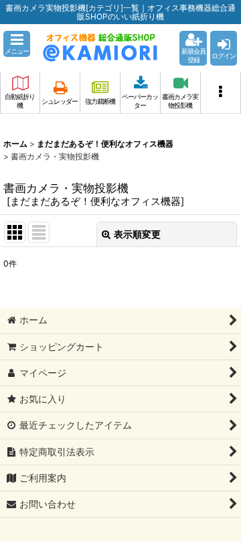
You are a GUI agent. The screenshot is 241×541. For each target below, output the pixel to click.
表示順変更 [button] (137, 234)
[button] (16, 44)
